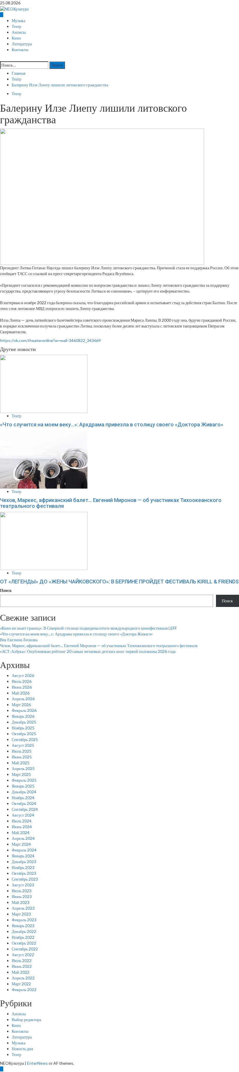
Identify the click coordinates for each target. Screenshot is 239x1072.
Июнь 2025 (22, 756)
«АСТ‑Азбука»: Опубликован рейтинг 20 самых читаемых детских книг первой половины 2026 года (87, 651)
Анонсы (19, 32)
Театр (16, 26)
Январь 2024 (23, 855)
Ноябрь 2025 (23, 727)
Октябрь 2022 (24, 943)
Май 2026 (20, 692)
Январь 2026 (23, 716)
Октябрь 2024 (24, 803)
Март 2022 (21, 983)
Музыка (18, 21)
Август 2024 (23, 815)
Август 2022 (23, 954)
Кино (16, 38)
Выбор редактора (26, 1019)
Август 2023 (23, 884)
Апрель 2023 (23, 908)
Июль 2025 (21, 751)
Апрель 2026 (23, 698)
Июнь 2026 (22, 687)
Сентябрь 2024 (25, 809)
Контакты (20, 50)
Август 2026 (23, 675)
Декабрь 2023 (24, 861)
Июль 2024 (21, 820)
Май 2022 (20, 972)
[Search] (1, 58)
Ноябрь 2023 (23, 867)
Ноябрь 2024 (23, 797)
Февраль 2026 (24, 710)
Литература (22, 44)
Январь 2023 (23, 925)
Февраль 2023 (24, 919)
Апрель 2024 (23, 838)
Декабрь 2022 (24, 931)
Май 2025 (20, 762)
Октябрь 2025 (24, 733)
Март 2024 (21, 844)
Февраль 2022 (24, 989)
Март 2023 (21, 913)
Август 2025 (23, 745)
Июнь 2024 (22, 826)
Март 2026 (21, 704)
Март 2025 (21, 774)
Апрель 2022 (23, 977)
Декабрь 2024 (24, 791)
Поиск (6, 590)
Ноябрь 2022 (23, 937)
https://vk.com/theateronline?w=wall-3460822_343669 (50, 340)
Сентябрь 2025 (25, 739)
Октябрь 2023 (24, 873)
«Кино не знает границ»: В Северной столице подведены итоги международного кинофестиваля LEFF (88, 628)
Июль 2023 (21, 890)
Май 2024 (20, 832)
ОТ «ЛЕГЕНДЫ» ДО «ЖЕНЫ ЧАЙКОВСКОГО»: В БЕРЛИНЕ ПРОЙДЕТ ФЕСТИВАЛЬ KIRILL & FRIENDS (119, 581)
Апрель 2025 (23, 768)
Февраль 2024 (24, 849)
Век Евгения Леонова (19, 639)
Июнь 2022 (22, 966)
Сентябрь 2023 (25, 879)
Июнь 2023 (22, 896)
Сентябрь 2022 (25, 948)
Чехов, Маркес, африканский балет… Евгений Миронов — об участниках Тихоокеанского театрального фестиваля (111, 503)
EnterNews (37, 1063)
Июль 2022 (21, 960)
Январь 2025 (23, 785)
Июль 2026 (21, 681)
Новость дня (22, 1048)
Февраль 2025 (24, 780)
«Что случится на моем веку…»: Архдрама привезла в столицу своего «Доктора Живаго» (111, 424)
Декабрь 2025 (24, 722)
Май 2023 (20, 902)
